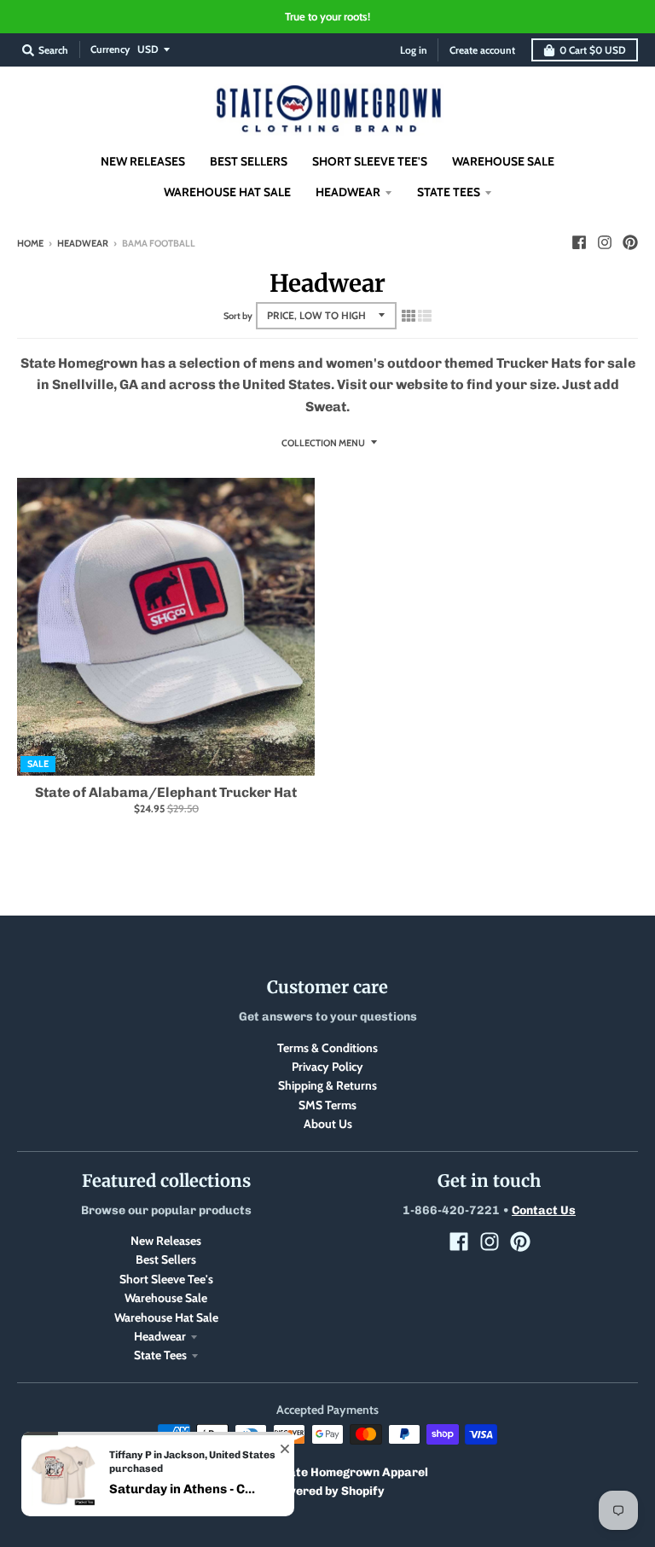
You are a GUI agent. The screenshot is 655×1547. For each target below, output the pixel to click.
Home (30, 243)
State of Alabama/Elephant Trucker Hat (166, 792)
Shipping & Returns (327, 1085)
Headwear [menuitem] (348, 192)
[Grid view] (408, 316)
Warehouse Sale (166, 1298)
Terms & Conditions (327, 1048)
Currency (110, 49)
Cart (592, 50)
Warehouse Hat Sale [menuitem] (227, 192)
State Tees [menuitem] (448, 192)
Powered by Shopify (328, 1491)
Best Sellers (166, 1259)
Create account (482, 50)
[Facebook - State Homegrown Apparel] (579, 242)
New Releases (165, 1240)
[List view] (425, 316)
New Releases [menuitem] (143, 161)
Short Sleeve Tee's (166, 1279)
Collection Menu (323, 443)
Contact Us (544, 1210)
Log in (413, 50)
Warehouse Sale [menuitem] (503, 161)
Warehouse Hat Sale (166, 1317)
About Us (328, 1123)
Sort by (237, 316)
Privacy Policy (327, 1066)
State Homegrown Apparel (351, 1472)
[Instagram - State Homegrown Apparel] (604, 242)
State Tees (160, 1355)
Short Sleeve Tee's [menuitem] (369, 161)
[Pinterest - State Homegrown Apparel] (630, 242)
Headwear (82, 243)
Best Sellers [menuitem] (248, 161)
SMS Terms (327, 1105)
